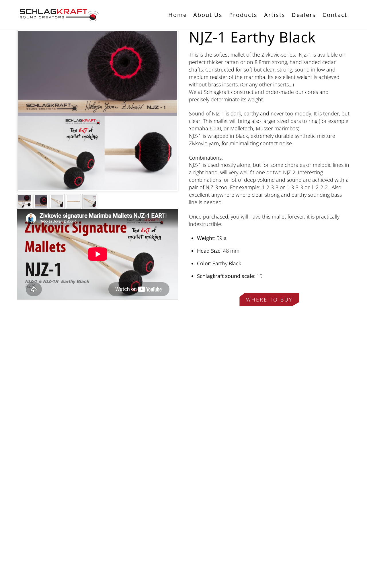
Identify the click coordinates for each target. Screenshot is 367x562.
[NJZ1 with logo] (89, 205)
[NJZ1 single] (73, 205)
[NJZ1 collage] (24, 205)
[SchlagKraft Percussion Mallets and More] (60, 18)
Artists (274, 15)
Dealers (304, 15)
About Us (207, 15)
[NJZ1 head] (41, 205)
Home (177, 15)
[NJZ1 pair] (57, 205)
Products (243, 15)
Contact (335, 15)
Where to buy (269, 299)
